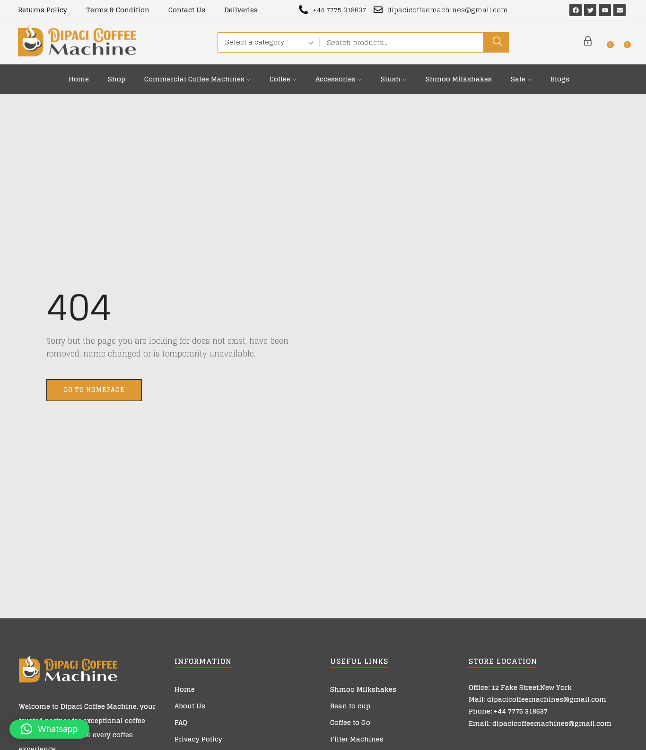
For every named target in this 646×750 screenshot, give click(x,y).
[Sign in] (588, 42)
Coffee (281, 79)
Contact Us (186, 10)
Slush (391, 79)
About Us (190, 706)
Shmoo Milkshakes (459, 79)
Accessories (336, 79)
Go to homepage (94, 389)
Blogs (559, 79)
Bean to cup (350, 706)
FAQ (181, 722)
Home (79, 79)
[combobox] (266, 43)
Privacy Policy (198, 739)
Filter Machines (357, 739)
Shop (116, 79)
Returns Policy (42, 10)
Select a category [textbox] (254, 42)
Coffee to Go (350, 722)
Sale (519, 79)
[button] (49, 729)
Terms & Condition (117, 10)
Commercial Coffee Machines (195, 79)
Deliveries (241, 10)
